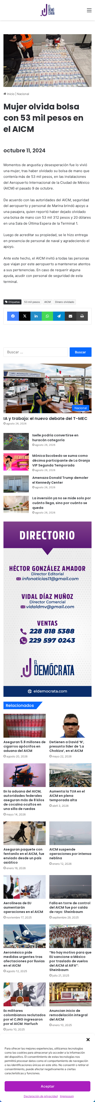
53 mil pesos (32, 302)
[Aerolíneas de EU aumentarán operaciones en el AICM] (24, 887)
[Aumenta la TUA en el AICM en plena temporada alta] (70, 775)
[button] (88, 1039)
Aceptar (47, 1086)
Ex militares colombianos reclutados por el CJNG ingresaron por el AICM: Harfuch (24, 1017)
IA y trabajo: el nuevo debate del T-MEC (45, 418)
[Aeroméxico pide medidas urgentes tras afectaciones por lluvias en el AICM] (24, 936)
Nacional (23, 94)
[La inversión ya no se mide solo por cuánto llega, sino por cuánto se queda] (16, 504)
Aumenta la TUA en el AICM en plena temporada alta (67, 795)
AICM (47, 302)
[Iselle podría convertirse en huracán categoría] (16, 441)
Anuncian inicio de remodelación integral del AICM (68, 1015)
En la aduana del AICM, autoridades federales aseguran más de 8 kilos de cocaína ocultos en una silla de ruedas (23, 800)
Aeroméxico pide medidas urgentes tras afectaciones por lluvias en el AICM (24, 959)
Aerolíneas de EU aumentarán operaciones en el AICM (23, 907)
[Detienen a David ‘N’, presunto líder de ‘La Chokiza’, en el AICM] (70, 725)
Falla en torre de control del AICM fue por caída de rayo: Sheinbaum (69, 907)
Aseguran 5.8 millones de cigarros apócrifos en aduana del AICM (24, 746)
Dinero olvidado (64, 302)
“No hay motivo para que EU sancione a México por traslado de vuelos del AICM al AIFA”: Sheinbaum (70, 961)
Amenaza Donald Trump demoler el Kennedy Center (60, 480)
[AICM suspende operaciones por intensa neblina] (70, 833)
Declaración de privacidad (41, 1096)
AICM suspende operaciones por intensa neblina (70, 853)
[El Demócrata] (47, 10)
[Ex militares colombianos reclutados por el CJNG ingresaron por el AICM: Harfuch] (24, 994)
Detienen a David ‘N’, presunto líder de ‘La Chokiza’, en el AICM (66, 746)
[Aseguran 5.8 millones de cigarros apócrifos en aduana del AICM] (24, 725)
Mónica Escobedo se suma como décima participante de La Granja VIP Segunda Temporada (61, 460)
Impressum (67, 1096)
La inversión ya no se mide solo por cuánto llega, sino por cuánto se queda (61, 503)
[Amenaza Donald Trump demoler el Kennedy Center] (16, 484)
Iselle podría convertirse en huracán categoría (55, 437)
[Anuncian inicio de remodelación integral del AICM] (70, 994)
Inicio (10, 94)
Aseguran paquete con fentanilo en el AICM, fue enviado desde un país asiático (23, 856)
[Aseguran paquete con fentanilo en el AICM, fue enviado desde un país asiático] (24, 833)
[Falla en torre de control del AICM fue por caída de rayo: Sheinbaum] (70, 887)
